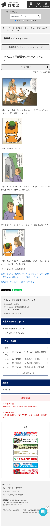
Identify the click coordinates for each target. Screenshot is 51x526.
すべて (19, 20)
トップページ (10, 28)
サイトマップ (6, 485)
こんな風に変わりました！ (15, 333)
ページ (27, 20)
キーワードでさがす (10, 12)
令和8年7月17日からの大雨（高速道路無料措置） (21, 406)
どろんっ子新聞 (9, 341)
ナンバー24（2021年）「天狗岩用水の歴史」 (22, 363)
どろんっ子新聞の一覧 (25, 373)
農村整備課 (8, 304)
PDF (34, 20)
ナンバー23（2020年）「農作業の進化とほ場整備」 (25, 367)
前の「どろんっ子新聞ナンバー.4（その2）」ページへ (22, 274)
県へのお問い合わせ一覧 (10, 491)
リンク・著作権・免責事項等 (12, 488)
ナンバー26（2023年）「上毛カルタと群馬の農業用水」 (25, 353)
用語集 (5, 382)
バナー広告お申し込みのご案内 (12, 495)
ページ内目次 (25, 67)
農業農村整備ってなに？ (13, 321)
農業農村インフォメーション (25, 28)
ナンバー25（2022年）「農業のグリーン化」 (22, 359)
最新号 (7, 348)
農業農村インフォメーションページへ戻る (17, 282)
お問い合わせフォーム (12, 313)
